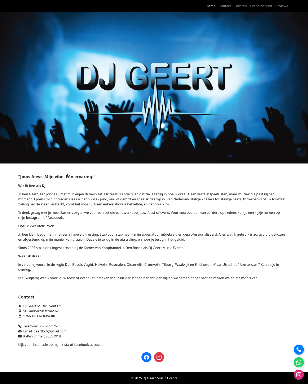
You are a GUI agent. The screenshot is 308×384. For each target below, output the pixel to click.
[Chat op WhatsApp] (299, 362)
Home (210, 6)
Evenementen (261, 6)
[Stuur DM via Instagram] (299, 375)
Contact (225, 6)
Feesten (240, 6)
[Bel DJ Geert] (299, 350)
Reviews (281, 6)
